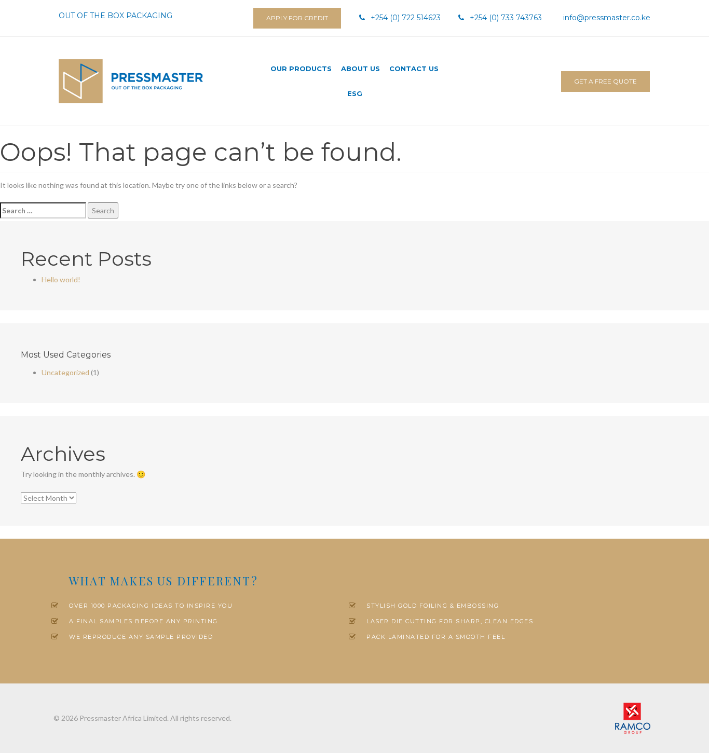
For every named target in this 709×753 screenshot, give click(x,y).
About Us (360, 68)
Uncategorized (65, 372)
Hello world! (61, 279)
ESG (354, 93)
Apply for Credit (297, 18)
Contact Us (414, 68)
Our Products (301, 68)
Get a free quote (605, 81)
